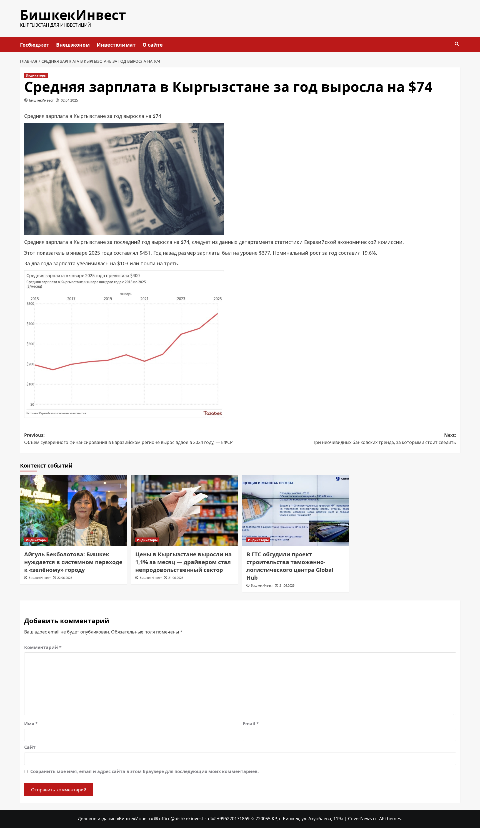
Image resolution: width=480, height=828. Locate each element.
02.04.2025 (69, 100)
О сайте (152, 44)
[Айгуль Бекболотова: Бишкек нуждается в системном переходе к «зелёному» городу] (73, 510)
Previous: (128, 438)
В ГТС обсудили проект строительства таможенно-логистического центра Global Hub (289, 566)
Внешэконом (73, 44)
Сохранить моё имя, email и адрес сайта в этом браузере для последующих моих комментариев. (144, 771)
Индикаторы (36, 75)
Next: (384, 438)
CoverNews (360, 819)
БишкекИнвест (73, 15)
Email (251, 724)
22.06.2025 (64, 577)
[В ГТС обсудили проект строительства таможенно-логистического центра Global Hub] (295, 510)
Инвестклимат (116, 44)
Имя (31, 724)
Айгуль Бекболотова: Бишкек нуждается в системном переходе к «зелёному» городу (73, 562)
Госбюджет (34, 44)
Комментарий (43, 647)
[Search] (456, 44)
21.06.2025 (175, 577)
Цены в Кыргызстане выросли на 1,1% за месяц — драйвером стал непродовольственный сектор (183, 562)
